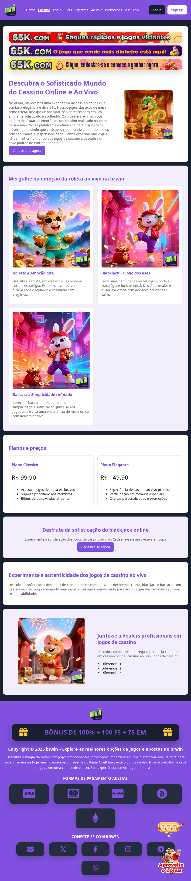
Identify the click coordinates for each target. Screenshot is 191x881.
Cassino (44, 10)
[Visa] (29, 794)
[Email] (30, 849)
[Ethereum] (95, 818)
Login (57, 10)
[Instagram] (128, 849)
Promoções (113, 10)
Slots (68, 10)
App (136, 10)
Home (30, 10)
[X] (63, 849)
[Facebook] (95, 849)
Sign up (177, 10)
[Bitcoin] (162, 794)
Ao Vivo (96, 10)
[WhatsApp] (95, 868)
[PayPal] (118, 794)
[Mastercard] (73, 794)
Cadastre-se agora (27, 150)
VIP (127, 10)
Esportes (81, 10)
